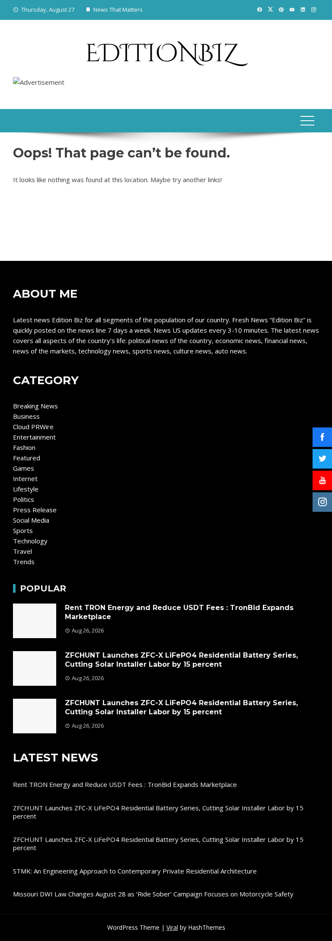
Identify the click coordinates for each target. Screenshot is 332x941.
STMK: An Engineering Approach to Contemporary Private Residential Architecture (135, 871)
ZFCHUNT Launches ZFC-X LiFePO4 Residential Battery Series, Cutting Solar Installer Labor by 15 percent (181, 659)
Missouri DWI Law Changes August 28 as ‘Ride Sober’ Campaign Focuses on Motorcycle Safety (153, 894)
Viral (172, 927)
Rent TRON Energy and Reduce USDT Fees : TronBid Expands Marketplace (125, 784)
